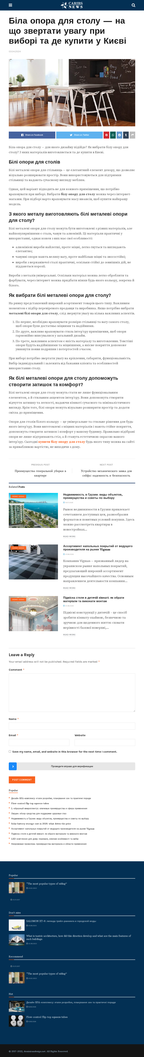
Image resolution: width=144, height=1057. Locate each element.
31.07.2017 (16, 900)
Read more (69, 536)
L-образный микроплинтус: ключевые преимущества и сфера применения (49, 808)
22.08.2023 (32, 944)
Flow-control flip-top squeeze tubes (30, 803)
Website (80, 735)
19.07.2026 (69, 503)
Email (13, 735)
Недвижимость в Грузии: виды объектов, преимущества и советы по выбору (93, 496)
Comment (17, 669)
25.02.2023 (32, 888)
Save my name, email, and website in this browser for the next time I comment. (64, 751)
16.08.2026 (32, 1007)
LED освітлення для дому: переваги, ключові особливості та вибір (44, 839)
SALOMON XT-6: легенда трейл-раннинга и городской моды (61, 921)
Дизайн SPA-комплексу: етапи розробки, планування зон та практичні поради (51, 798)
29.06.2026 (69, 554)
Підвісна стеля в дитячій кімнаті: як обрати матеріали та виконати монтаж (93, 599)
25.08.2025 (32, 926)
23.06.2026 (69, 606)
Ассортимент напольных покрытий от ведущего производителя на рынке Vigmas (98, 547)
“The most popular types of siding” (46, 883)
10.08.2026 (32, 1021)
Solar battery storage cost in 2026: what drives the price (41, 823)
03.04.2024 (15, 51)
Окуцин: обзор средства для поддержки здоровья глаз (38, 813)
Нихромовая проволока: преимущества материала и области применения (49, 844)
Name (14, 719)
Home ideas (18, 496)
